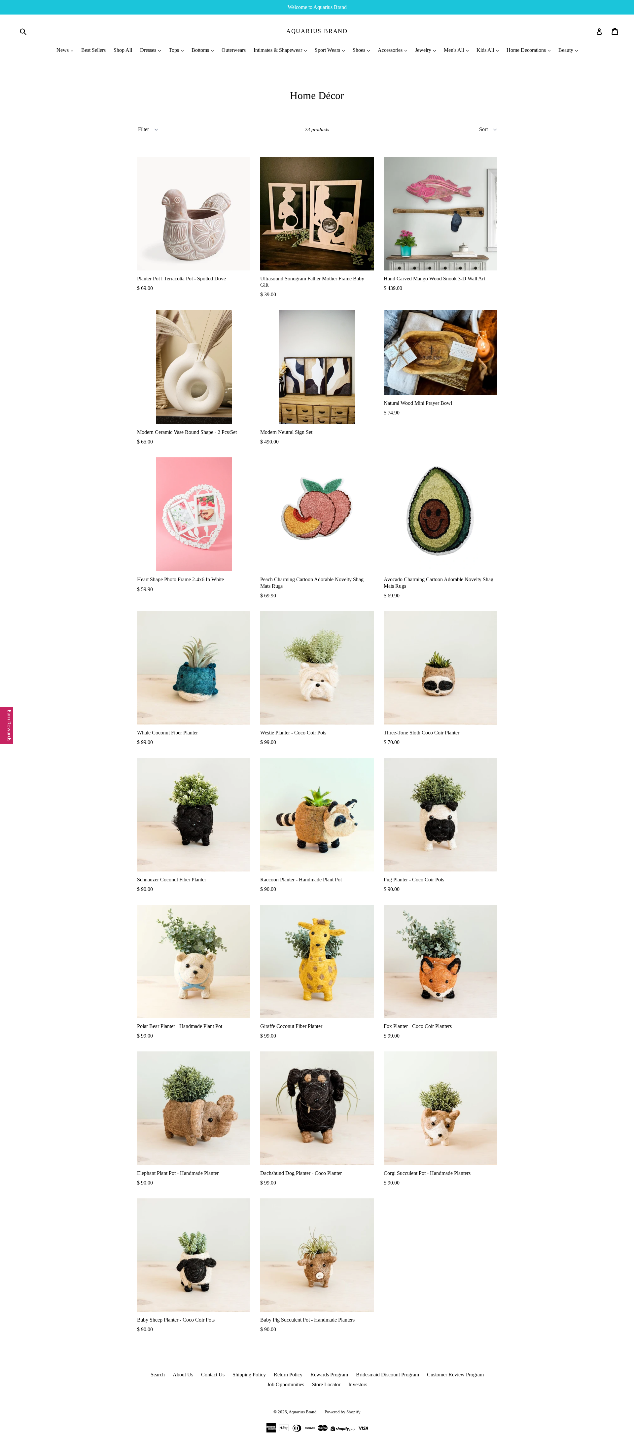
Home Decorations (527, 50)
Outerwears (234, 50)
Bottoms (201, 50)
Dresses (149, 50)
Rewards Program (329, 1374)
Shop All (123, 50)
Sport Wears (328, 50)
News (63, 50)
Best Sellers (93, 50)
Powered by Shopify (343, 1411)
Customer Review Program (455, 1374)
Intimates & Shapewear (278, 50)
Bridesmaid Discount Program (387, 1374)
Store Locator (326, 1384)
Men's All (454, 50)
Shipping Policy (249, 1374)
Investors (357, 1384)
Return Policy (288, 1374)
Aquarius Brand (317, 31)
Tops (174, 50)
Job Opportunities (285, 1384)
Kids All (485, 50)
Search (158, 1374)
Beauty (566, 50)
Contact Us (213, 1374)
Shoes (360, 50)
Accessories (391, 50)
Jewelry (424, 50)
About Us (183, 1374)
